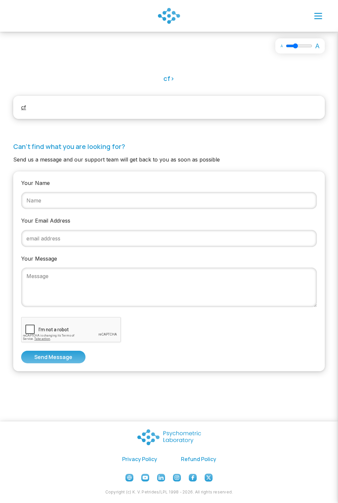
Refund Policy (198, 459)
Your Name (35, 183)
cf (23, 107)
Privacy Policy (139, 459)
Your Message (39, 258)
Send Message (53, 357)
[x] (209, 478)
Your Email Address (45, 220)
